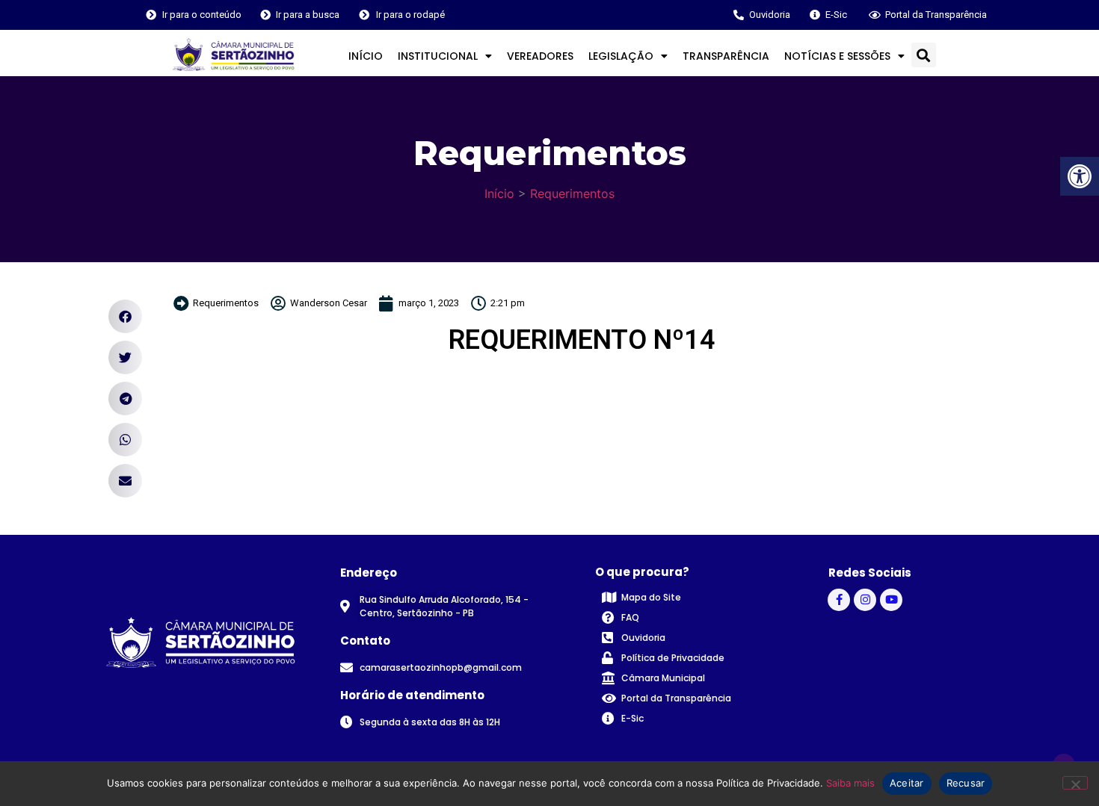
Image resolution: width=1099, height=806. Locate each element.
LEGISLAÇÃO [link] (620, 56)
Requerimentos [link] (572, 193)
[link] (1079, 176)
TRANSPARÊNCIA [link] (726, 56)
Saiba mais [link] (850, 783)
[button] (923, 55)
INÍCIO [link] (365, 56)
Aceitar (907, 783)
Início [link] (499, 193)
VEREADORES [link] (540, 56)
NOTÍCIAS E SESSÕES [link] (837, 56)
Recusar (965, 783)
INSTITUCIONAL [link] (438, 56)
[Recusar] (1075, 783)
